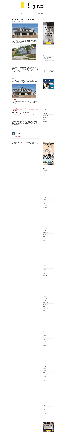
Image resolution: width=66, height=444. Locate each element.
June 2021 (44, 290)
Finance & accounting (46, 109)
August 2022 (45, 263)
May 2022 (44, 269)
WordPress (30, 442)
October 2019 (45, 325)
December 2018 (45, 345)
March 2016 (44, 409)
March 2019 (44, 339)
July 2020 (44, 312)
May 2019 (44, 335)
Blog (30, 13)
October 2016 (45, 395)
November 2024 (45, 211)
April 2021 (44, 294)
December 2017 (45, 368)
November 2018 (45, 347)
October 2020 (45, 306)
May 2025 (44, 199)
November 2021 (45, 281)
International (45, 121)
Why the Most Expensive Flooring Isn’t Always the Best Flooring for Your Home (48, 71)
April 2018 (44, 360)
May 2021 (44, 292)
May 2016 (44, 405)
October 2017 (45, 372)
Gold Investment (45, 115)
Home (22, 13)
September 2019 (45, 327)
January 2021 (45, 300)
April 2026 (44, 178)
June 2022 (44, 267)
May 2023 (44, 246)
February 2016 (45, 411)
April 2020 (44, 314)
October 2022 (45, 259)
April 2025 (44, 201)
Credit (44, 103)
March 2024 (44, 226)
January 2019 (45, 343)
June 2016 (44, 403)
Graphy (35, 442)
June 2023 (44, 244)
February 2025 (45, 205)
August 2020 (45, 310)
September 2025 (45, 191)
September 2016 (45, 397)
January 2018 (45, 366)
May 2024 (44, 222)
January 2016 (45, 413)
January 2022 (45, 277)
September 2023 (45, 238)
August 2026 (45, 170)
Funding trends (45, 113)
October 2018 (45, 349)
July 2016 (44, 401)
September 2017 (45, 374)
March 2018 (44, 362)
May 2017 (44, 382)
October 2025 (45, 189)
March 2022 (44, 273)
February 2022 (45, 275)
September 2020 (45, 308)
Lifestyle (44, 127)
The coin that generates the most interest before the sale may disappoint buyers (48, 75)
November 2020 (45, 304)
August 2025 (44, 193)
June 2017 (44, 380)
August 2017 (44, 376)
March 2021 (44, 296)
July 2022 (44, 265)
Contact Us (35, 13)
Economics (44, 105)
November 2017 (45, 370)
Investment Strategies (46, 125)
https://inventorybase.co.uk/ (16, 113)
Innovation (44, 119)
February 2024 (45, 228)
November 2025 (45, 187)
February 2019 (45, 341)
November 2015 (45, 417)
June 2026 (44, 174)
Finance (44, 107)
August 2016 (44, 399)
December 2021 (45, 279)
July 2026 (44, 172)
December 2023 (45, 232)
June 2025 (44, 197)
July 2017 (44, 378)
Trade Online (45, 136)
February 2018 (45, 364)
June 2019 (44, 333)
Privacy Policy (40, 13)
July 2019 (44, 331)
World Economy (45, 138)
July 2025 (44, 195)
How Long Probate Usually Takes (48, 52)
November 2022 (45, 257)
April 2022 (44, 271)
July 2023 (44, 242)
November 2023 (45, 234)
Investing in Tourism (46, 123)
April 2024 (44, 224)
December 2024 (45, 209)
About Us (26, 13)
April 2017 (44, 384)
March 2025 (44, 203)
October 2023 (45, 236)
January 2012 (45, 419)
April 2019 (44, 337)
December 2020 (45, 302)
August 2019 (44, 329)
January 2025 (45, 207)
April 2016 (44, 407)
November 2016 (45, 393)
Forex (44, 111)
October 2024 (45, 213)
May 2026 (44, 176)
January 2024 (45, 230)
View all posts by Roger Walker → (17, 136)
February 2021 (45, 298)
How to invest (45, 117)
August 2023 (45, 240)
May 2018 (44, 358)
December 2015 (45, 415)
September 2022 (45, 261)
